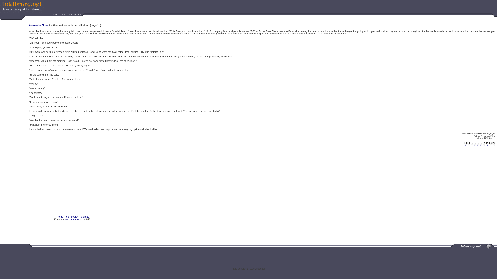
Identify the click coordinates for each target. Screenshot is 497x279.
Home (60, 217)
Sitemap (84, 217)
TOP (70, 15)
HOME (55, 15)
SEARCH (63, 15)
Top (67, 217)
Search (74, 217)
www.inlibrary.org (74, 219)
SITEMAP (78, 15)
